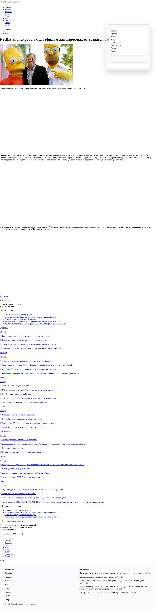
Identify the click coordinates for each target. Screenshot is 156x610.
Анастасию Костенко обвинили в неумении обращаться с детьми (28, 369)
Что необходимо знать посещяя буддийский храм (21, 419)
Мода (7, 14)
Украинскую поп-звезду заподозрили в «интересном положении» (32, 321)
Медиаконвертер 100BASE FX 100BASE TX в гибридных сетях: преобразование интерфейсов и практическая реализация (52, 502)
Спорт (7, 23)
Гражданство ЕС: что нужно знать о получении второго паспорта (28, 423)
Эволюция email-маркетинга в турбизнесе (18, 415)
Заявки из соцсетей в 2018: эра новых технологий (22, 427)
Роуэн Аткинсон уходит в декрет (18, 315)
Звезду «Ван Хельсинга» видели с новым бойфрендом (24, 402)
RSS (2, 332)
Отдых (7, 16)
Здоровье (8, 9)
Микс (7, 18)
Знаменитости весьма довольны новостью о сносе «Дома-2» (26, 361)
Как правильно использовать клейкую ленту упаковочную (103, 593)
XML (2, 560)
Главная (8, 7)
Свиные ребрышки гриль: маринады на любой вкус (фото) (25, 473)
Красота (8, 12)
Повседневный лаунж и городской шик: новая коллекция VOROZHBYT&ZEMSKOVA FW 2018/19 (42, 465)
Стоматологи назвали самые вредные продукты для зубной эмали (28, 344)
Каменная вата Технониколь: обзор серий (18, 494)
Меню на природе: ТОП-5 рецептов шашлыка (20, 477)
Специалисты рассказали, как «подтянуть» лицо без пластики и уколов (31, 348)
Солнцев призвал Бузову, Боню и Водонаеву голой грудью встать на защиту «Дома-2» (37, 365)
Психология (10, 20)
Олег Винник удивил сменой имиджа (20, 319)
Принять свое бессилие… (12, 448)
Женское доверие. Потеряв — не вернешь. (19, 440)
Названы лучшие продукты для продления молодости (23, 340)
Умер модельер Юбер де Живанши (15, 469)
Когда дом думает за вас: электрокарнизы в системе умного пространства (35, 324)
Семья (7, 25)
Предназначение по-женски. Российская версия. (21, 452)
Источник (4, 296)
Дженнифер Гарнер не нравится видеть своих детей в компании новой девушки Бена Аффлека (41, 373)
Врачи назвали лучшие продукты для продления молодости (26, 336)
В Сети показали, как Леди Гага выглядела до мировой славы (30, 317)
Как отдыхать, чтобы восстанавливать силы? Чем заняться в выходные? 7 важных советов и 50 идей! (43, 444)
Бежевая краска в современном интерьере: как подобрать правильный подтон (33, 498)
